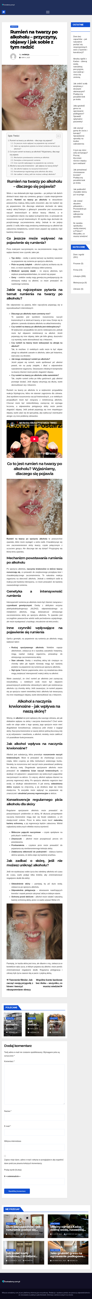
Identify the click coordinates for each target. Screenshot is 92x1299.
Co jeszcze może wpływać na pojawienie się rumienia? (34, 143)
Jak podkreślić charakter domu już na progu (80, 192)
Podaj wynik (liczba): (13, 1170)
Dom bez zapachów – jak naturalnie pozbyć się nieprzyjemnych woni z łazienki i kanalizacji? (80, 44)
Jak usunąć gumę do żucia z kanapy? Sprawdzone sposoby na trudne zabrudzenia (80, 136)
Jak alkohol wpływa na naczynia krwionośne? (31, 169)
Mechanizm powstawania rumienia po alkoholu (31, 157)
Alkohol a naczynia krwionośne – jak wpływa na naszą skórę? (34, 166)
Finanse (76, 264)
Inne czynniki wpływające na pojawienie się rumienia (33, 163)
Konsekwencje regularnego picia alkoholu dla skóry (33, 171)
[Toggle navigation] (48, 12)
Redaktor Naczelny (31, 1234)
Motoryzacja (78, 283)
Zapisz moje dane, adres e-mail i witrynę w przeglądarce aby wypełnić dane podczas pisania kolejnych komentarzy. (34, 1161)
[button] (57, 136)
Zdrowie (76, 289)
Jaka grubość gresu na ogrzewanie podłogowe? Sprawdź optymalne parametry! (79, 114)
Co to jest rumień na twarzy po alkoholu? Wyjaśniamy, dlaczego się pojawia (35, 153)
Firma (75, 270)
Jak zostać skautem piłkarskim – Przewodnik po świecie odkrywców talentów (79, 209)
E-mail (7, 1126)
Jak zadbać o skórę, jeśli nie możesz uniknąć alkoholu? (35, 174)
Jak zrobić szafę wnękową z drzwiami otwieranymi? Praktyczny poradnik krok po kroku (80, 91)
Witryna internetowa (12, 1141)
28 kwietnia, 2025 (59, 1260)
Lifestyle (14, 26)
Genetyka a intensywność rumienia (27, 160)
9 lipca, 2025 (57, 1234)
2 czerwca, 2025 (15, 1260)
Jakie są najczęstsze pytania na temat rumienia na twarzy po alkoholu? (37, 147)
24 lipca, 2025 (13, 1234)
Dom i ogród (78, 255)
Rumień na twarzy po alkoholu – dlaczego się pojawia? (31, 140)
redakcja (25, 54)
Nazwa (7, 1111)
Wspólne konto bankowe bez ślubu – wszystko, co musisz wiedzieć (49, 983)
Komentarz (9, 1061)
